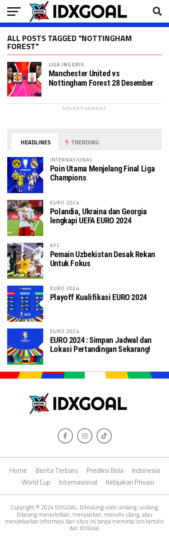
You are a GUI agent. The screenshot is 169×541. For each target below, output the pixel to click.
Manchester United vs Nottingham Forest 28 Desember (101, 78)
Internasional (78, 482)
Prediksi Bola (105, 470)
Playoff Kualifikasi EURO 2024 (98, 297)
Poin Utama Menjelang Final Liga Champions (102, 173)
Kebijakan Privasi (130, 482)
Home (18, 470)
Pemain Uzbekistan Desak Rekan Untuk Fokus (102, 259)
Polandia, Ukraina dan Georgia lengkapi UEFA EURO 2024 (98, 216)
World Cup (36, 482)
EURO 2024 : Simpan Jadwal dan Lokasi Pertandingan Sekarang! (100, 344)
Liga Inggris (66, 64)
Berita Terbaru (57, 470)
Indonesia (146, 470)
